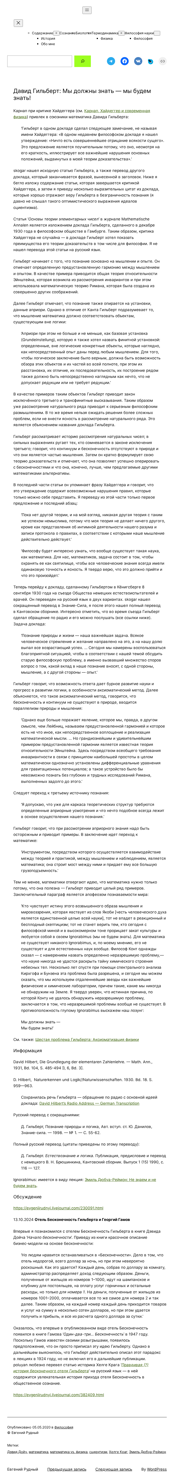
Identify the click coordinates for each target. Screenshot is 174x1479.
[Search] (82, 61)
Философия (143, 38)
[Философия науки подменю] (157, 33)
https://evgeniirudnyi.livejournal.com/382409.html (58, 1395)
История (48, 38)
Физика (107, 38)
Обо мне (48, 44)
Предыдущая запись (66, 1469)
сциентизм (98, 1452)
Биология (84, 33)
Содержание (42, 33)
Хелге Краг (118, 1452)
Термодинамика (105, 33)
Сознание (68, 33)
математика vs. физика (68, 1452)
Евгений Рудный (22, 1469)
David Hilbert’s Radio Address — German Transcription (89, 1103)
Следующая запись (113, 1469)
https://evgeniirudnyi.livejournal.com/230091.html (58, 1208)
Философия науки (139, 33)
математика (38, 1452)
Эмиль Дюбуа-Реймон (147, 1452)
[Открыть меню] (87, 10)
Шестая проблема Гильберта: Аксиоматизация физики (87, 1039)
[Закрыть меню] (18, 23)
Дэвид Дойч (17, 1452)
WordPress (157, 1469)
